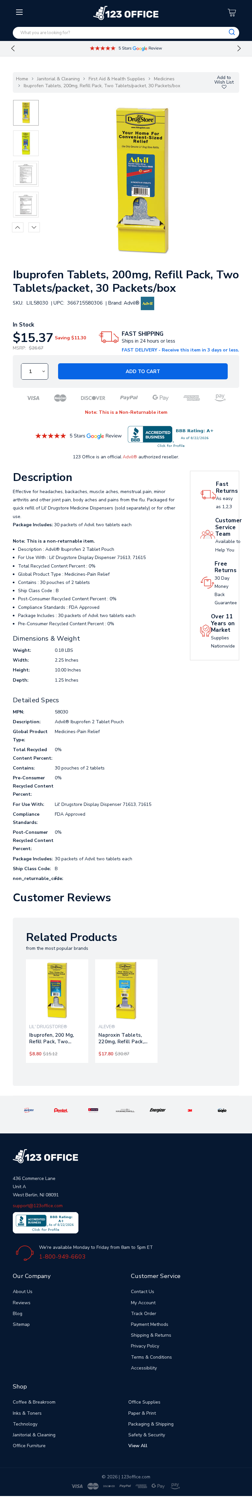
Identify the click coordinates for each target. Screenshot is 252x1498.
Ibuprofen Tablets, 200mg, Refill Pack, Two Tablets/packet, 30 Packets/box (102, 86)
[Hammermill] (126, 1110)
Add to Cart (143, 371)
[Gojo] (222, 1110)
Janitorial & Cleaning (58, 79)
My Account (143, 1303)
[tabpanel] (57, 1011)
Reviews (22, 1303)
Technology (25, 1424)
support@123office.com (38, 1206)
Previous (13, 48)
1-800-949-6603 (62, 1257)
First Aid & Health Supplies (117, 79)
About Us (22, 1291)
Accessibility (144, 1368)
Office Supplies (144, 1402)
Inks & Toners (27, 1413)
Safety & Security (146, 1435)
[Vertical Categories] (20, 12)
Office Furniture (29, 1446)
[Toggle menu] (20, 64)
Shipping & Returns (151, 1335)
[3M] (190, 1110)
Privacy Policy (145, 1346)
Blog (17, 1313)
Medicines (164, 79)
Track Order (143, 1313)
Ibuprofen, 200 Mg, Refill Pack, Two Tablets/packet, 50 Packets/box (52, 1038)
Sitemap (21, 1324)
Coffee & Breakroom (34, 1402)
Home (22, 79)
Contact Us (142, 1291)
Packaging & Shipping (151, 1424)
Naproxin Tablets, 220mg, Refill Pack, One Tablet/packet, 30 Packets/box (125, 1038)
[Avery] (29, 1110)
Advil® (130, 457)
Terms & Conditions (151, 1357)
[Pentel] (61, 1110)
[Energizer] (158, 1110)
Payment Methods (149, 1324)
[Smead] (93, 1110)
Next (239, 48)
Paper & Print (142, 1413)
